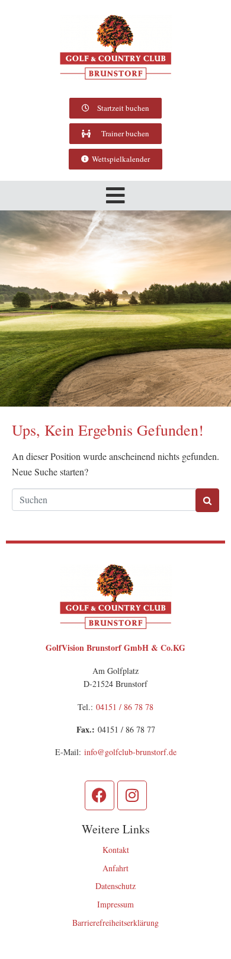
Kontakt (115, 849)
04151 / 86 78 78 (124, 706)
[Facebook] (99, 795)
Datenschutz (115, 885)
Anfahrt (115, 868)
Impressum (115, 904)
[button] (115, 195)
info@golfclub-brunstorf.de (130, 751)
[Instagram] (132, 795)
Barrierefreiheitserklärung (115, 922)
